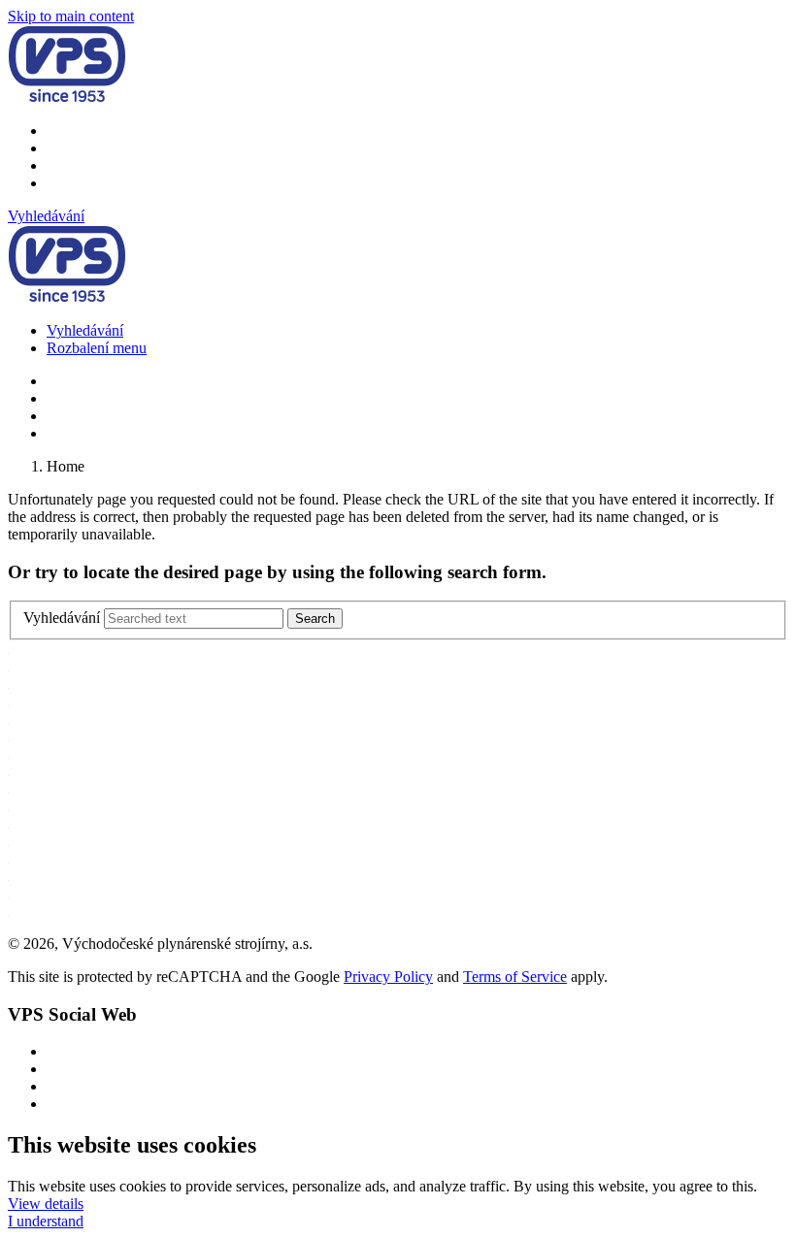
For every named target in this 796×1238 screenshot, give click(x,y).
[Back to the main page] (67, 97)
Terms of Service (515, 976)
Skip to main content (71, 16)
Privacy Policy (388, 976)
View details (45, 1203)
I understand (45, 1221)
